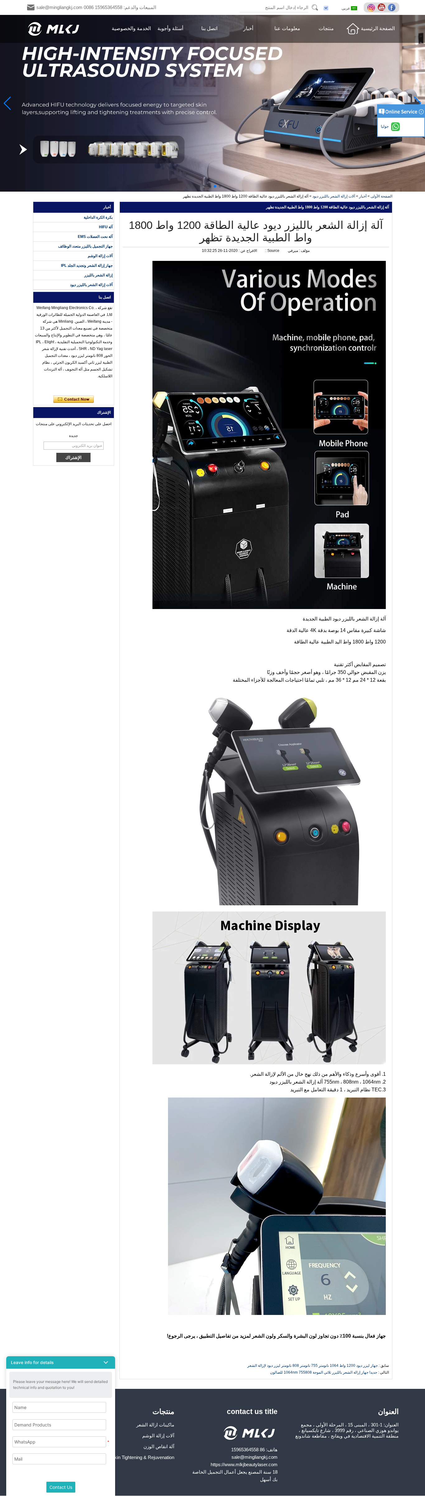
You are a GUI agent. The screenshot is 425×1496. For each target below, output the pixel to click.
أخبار (248, 28)
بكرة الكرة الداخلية (98, 217)
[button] (220, 186)
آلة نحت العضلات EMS (95, 236)
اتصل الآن (74, 399)
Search (315, 7)
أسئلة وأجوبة (170, 28)
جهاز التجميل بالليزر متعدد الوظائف (85, 246)
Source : (271, 250)
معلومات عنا (287, 28)
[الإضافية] (372, 7)
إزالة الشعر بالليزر (98, 275)
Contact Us (60, 1487)
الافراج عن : (247, 250)
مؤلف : (304, 250)
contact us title (252, 1411)
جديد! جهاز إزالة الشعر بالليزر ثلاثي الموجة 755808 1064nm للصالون (323, 1372)
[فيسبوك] (392, 7)
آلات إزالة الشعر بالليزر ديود (333, 196)
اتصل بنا (209, 28)
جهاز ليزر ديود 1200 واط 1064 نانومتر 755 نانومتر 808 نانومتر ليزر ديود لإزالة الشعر (312, 1365)
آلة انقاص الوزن (158, 1446)
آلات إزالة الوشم (100, 256)
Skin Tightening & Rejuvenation (142, 1457)
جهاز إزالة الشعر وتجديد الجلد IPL (87, 265)
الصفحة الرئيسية (378, 28)
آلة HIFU (106, 227)
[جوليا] (42, 387)
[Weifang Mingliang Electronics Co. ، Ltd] (54, 29)
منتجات (326, 28)
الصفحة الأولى (381, 196)
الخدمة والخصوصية (131, 28)
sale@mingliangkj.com (254, 1457)
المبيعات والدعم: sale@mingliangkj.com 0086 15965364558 (96, 7)
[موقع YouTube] (382, 7)
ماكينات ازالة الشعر (155, 1424)
